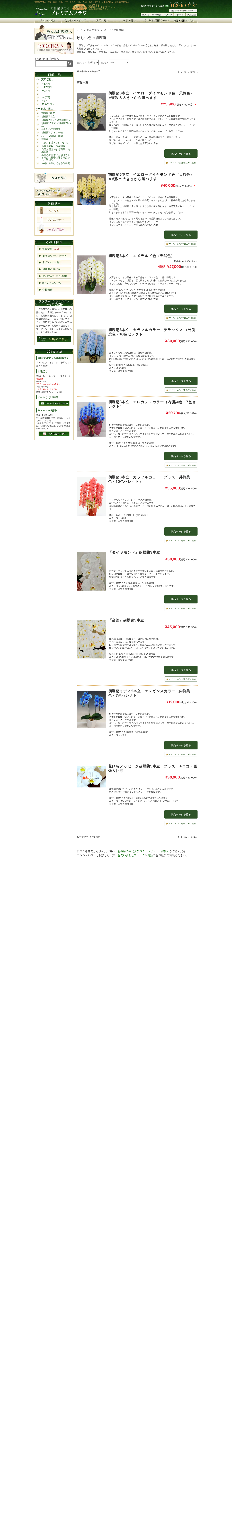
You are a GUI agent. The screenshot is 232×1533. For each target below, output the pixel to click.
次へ (186, 71)
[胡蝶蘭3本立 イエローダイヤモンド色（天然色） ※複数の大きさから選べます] (91, 112)
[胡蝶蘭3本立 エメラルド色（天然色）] (91, 275)
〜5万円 (45, 100)
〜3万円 (45, 94)
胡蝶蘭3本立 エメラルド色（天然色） (141, 256)
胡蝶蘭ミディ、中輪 (52, 132)
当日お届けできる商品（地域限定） (55, 150)
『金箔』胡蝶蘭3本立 (126, 620)
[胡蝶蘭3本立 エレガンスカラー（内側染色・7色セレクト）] (91, 420)
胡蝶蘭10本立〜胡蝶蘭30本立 (56, 124)
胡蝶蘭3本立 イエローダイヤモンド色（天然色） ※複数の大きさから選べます (153, 95)
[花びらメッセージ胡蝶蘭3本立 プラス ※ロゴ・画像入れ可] (91, 777)
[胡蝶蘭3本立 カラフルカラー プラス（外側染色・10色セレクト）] (91, 497)
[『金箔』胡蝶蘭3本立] (91, 640)
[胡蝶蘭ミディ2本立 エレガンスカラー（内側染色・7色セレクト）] (91, 710)
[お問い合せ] (183, 11)
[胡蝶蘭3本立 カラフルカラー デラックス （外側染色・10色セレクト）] (91, 347)
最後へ (194, 71)
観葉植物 (46, 139)
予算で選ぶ (47, 79)
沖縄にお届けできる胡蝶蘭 (55, 163)
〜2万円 (45, 90)
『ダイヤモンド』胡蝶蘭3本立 (134, 552)
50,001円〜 (47, 104)
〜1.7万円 (46, 87)
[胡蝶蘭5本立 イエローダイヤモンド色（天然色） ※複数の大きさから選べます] (91, 190)
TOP (79, 30)
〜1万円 (45, 83)
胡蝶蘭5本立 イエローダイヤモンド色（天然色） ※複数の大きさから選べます (153, 176)
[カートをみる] (157, 15)
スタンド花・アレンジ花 (54, 142)
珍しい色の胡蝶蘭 (50, 128)
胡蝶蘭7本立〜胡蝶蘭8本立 (55, 119)
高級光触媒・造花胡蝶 (53, 145)
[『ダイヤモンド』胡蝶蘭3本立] (91, 572)
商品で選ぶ (93, 30)
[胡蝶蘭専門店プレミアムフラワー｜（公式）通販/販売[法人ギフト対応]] (63, 15)
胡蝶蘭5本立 (48, 116)
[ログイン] (168, 15)
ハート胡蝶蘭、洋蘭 (52, 135)
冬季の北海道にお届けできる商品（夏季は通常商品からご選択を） (55, 157)
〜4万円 (45, 97)
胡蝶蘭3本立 (48, 113)
